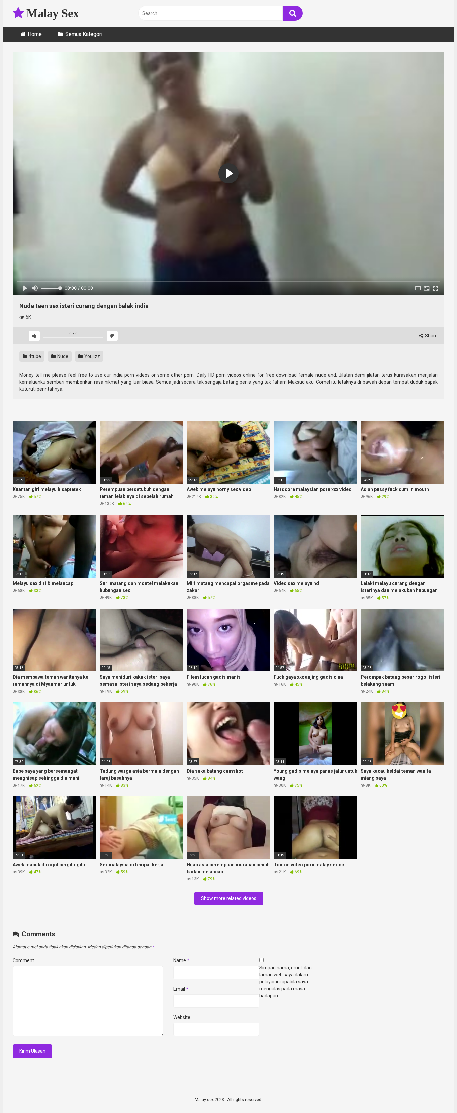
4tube (34, 356)
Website (181, 1017)
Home (35, 34)
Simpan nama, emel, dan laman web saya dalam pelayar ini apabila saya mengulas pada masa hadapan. (285, 981)
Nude (62, 356)
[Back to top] (435, 1093)
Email (180, 989)
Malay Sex (51, 13)
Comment (23, 960)
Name (181, 960)
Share (431, 335)
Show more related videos (228, 898)
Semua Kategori (83, 34)
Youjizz (91, 356)
